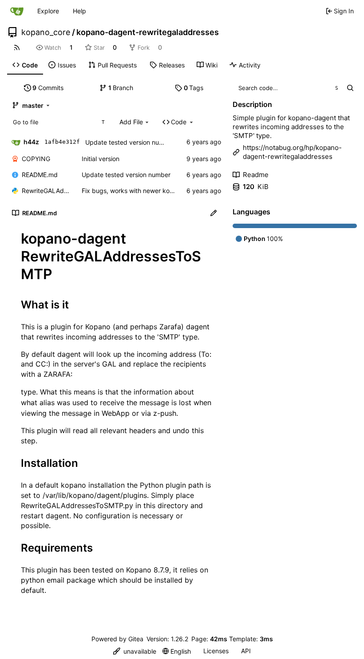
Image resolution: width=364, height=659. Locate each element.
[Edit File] (213, 213)
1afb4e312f (62, 141)
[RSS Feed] (17, 47)
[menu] (134, 651)
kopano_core (45, 32)
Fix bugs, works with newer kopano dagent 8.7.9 (152, 190)
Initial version (100, 158)
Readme (256, 174)
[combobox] (58, 122)
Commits (47, 87)
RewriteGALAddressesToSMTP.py (47, 190)
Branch (121, 87)
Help (79, 11)
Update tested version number (129, 142)
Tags (194, 87)
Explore (48, 11)
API (246, 651)
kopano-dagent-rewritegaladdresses (147, 32)
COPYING (36, 158)
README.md (40, 174)
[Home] (16, 11)
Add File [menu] (131, 122)
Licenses (216, 651)
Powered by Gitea (117, 639)
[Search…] (350, 87)
